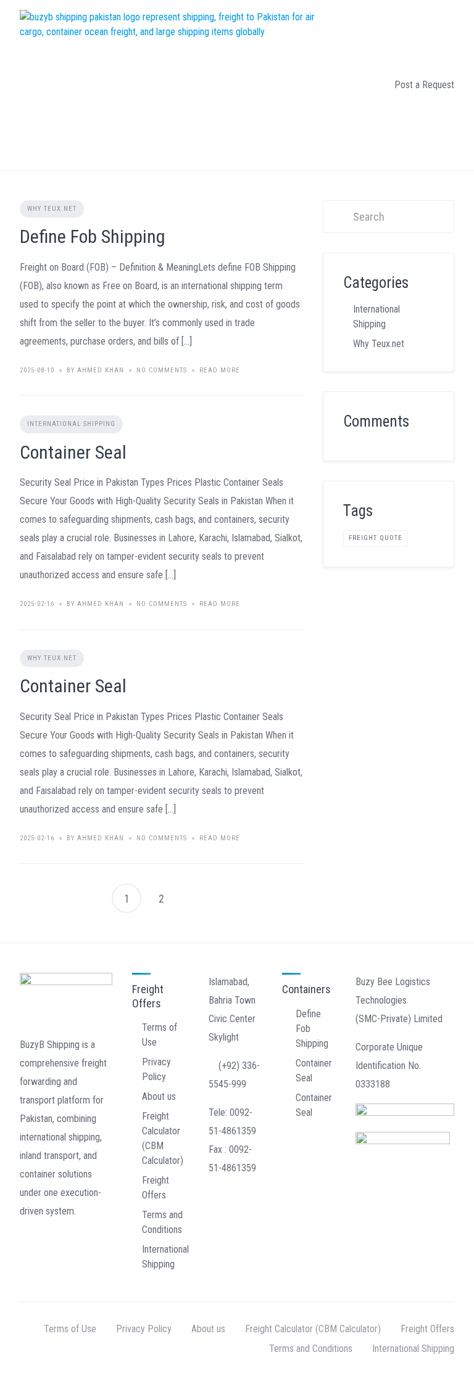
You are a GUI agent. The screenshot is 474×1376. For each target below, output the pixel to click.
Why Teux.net (52, 209)
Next (195, 898)
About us (159, 1096)
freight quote (375, 538)
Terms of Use (70, 1329)
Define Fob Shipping (92, 236)
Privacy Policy (144, 1329)
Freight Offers (427, 1329)
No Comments (161, 370)
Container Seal (73, 452)
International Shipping (71, 424)
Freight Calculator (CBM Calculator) (313, 1329)
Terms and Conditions (310, 1348)
